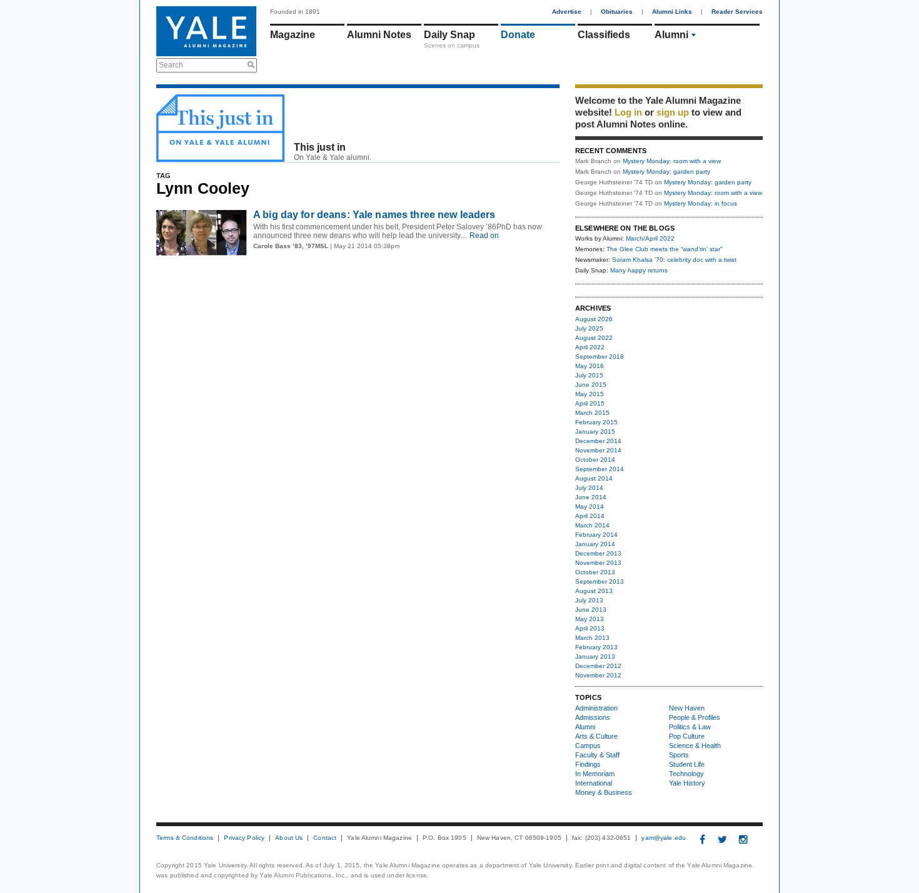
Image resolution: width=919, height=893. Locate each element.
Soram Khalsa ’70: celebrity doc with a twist (674, 259)
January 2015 (595, 431)
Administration (596, 708)
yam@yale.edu (663, 838)
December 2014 (598, 440)
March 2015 (592, 412)
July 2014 (589, 487)
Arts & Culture (596, 736)
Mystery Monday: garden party (666, 171)
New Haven (687, 708)
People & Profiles (694, 717)
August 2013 (594, 590)
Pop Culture (687, 736)
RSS (550, 154)
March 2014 (592, 525)
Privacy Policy (244, 838)
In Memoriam (595, 773)
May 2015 (589, 394)
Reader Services (737, 11)
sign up (672, 112)
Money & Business (603, 792)
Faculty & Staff (597, 755)
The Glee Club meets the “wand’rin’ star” (664, 249)
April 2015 (590, 403)
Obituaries (617, 11)
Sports (679, 755)
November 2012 (598, 675)
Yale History (687, 783)
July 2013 (589, 600)
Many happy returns (639, 270)
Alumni (671, 34)
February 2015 (596, 422)
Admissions (592, 717)
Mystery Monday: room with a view (672, 160)
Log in (628, 112)
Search (171, 65)
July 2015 (589, 375)
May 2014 (589, 506)
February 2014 (596, 534)
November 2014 (598, 450)
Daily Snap (449, 34)
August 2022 (594, 337)
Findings (588, 764)
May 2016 (589, 365)
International (593, 783)
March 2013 (592, 637)
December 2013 (598, 553)
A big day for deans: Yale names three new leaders (374, 214)
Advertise (566, 11)
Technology (686, 773)
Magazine (292, 34)
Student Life (687, 764)
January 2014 (595, 544)
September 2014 (599, 469)
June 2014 (590, 497)
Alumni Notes (379, 34)
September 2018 (599, 356)
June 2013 (590, 609)
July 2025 (589, 328)
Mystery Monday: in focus (700, 203)
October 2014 (595, 459)
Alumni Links (672, 11)
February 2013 (596, 647)
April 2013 (590, 628)
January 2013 (595, 656)
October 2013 (595, 572)
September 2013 (599, 581)
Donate (518, 34)
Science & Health (695, 745)
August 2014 (594, 478)
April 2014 (590, 515)
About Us (289, 838)
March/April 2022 (650, 238)
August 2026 (594, 319)
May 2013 (589, 619)
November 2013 (598, 562)
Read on (483, 235)
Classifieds (604, 34)
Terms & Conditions (184, 838)
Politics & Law (690, 727)
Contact (324, 838)
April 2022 (590, 347)
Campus (588, 745)
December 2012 (598, 665)
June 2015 (590, 384)
